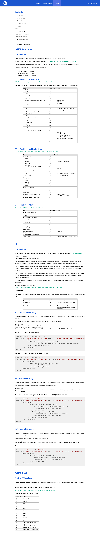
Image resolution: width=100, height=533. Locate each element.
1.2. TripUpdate (20, 20)
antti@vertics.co (77, 253)
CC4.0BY (20, 484)
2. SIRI (16, 28)
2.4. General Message (22, 39)
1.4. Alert (18, 26)
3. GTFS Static (18, 42)
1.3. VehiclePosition (21, 23)
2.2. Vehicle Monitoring (22, 34)
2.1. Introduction (20, 31)
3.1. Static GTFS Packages (23, 44)
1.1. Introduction (20, 18)
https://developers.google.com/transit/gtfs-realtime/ (60, 61)
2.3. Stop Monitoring (21, 36)
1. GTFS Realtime (19, 15)
